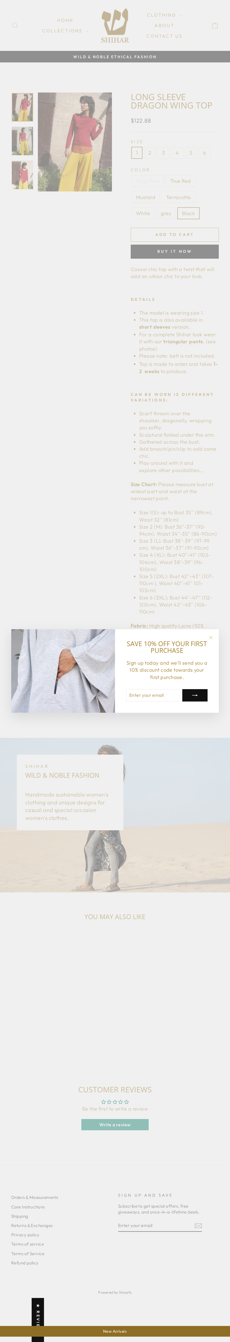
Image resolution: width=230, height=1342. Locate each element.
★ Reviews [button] (38, 1320)
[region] (115, 1331)
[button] (112, 1289)
